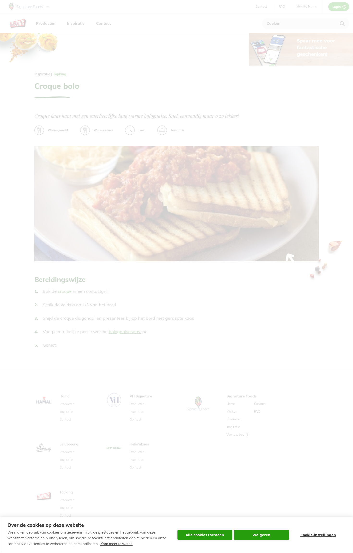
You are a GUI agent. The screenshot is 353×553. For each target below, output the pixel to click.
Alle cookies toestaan (205, 534)
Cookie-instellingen (318, 534)
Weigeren (261, 534)
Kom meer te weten (116, 543)
